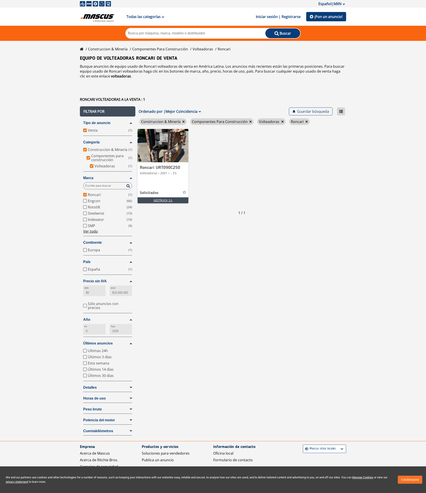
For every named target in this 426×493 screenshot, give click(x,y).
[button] (107, 111)
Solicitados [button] (149, 193)
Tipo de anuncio (96, 123)
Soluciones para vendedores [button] (165, 453)
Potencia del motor (99, 420)
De (85, 326)
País (87, 262)
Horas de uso (94, 398)
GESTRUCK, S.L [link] (163, 200)
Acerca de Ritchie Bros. (99, 459)
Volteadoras (203, 49)
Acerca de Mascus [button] (95, 453)
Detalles (90, 387)
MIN (86, 288)
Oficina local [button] (223, 453)
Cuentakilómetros (98, 431)
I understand (410, 479)
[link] (163, 145)
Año (86, 319)
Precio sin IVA (95, 281)
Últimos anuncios (98, 343)
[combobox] (305, 449)
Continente (92, 242)
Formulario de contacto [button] (233, 459)
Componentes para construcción (160, 49)
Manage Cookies (362, 477)
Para (113, 326)
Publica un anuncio (158, 459)
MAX (113, 288)
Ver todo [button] (90, 231)
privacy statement (17, 481)
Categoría (91, 142)
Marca (88, 178)
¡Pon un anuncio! (328, 16)
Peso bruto (92, 409)
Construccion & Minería (108, 49)
